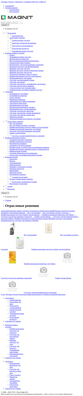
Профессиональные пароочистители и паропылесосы (29, 149)
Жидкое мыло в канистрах (19, 59)
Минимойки (14, 171)
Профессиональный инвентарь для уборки (25, 129)
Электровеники (15, 163)
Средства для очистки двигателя (22, 111)
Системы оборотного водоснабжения (23, 153)
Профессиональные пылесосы (21, 142)
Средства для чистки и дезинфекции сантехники (28, 84)
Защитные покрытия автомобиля (24, 43)
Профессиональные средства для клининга (25, 76)
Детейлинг (9, 92)
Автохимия (11, 33)
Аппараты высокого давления (21, 140)
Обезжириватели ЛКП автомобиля (22, 101)
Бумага (12, 55)
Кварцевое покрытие (17, 99)
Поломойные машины (18, 174)
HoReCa (11, 219)
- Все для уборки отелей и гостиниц (55, 213)
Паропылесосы (15, 165)
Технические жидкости (20, 48)
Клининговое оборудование (20, 63)
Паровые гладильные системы (21, 167)
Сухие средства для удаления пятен (23, 88)
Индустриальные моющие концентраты (24, 61)
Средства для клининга (23, 220)
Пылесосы (13, 159)
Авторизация (14, 10)
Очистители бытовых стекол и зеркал (23, 74)
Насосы (12, 161)
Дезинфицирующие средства (22, 51)
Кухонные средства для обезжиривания (24, 67)
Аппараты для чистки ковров (20, 145)
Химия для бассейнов (18, 133)
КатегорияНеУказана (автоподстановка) (60, 211)
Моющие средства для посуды (21, 72)
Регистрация (14, 12)
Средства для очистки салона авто (22, 115)
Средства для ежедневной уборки (22, 80)
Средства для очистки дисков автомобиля (25, 113)
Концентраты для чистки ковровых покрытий (26, 65)
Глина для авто (15, 97)
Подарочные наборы (37, 211)
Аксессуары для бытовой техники (24, 182)
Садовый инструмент (20, 177)
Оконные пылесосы (17, 169)
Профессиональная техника (15, 138)
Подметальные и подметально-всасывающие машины (29, 147)
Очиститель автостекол (18, 103)
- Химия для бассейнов (41, 217)
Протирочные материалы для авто (22, 107)
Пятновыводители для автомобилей (23, 109)
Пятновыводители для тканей (21, 78)
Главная (8, 200)
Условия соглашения (50, 294)
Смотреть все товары (13, 321)
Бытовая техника (11, 157)
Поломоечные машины (18, 143)
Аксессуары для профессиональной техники (26, 155)
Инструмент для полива (18, 184)
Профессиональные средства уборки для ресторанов (29, 127)
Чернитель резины (16, 117)
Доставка (4, 2)
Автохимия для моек (17, 38)
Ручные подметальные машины (21, 179)
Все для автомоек (16, 123)
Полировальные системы (19, 105)
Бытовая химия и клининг (15, 53)
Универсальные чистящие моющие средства (26, 90)
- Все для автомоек (33, 213)
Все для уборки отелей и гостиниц (22, 125)
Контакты (11, 189)
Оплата (11, 2)
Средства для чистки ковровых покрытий (25, 131)
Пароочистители (16, 172)
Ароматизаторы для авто (21, 40)
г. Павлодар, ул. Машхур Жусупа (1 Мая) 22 (30, 2)
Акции (10, 186)
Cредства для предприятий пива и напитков (28, 136)
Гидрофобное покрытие (18, 96)
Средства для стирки (17, 82)
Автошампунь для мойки (19, 94)
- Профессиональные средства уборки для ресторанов (36, 214)
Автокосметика (17, 36)
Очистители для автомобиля (22, 46)
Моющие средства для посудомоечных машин (27, 70)
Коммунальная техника (18, 151)
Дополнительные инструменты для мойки (25, 119)
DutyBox (35, 220)
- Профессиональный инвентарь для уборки (57, 215)
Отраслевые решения (15, 121)
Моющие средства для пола (20, 68)
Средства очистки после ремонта (22, 86)
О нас (3, 294)
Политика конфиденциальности (30, 294)
